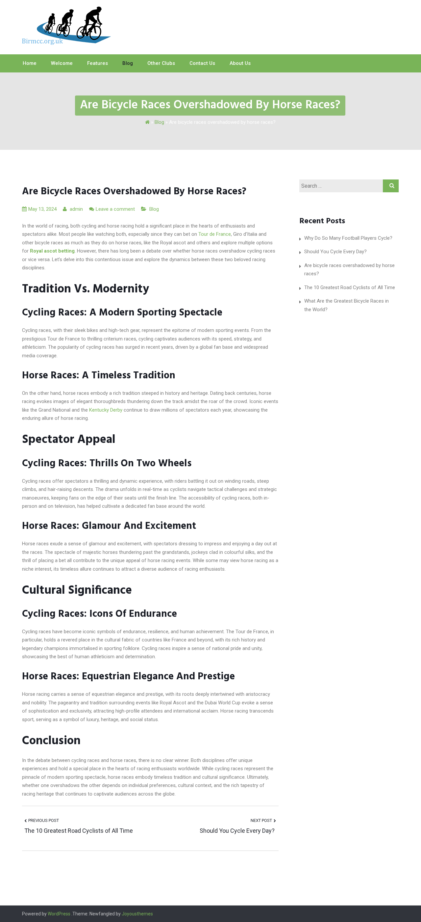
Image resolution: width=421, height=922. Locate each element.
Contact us (202, 63)
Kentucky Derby (105, 410)
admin (75, 209)
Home (30, 63)
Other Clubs (161, 63)
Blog (127, 63)
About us (240, 63)
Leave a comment (115, 209)
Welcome (62, 63)
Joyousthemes (137, 913)
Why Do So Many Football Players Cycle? (348, 238)
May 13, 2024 (42, 209)
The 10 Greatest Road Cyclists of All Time (78, 830)
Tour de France (214, 234)
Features (97, 63)
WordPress (59, 913)
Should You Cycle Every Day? (238, 830)
